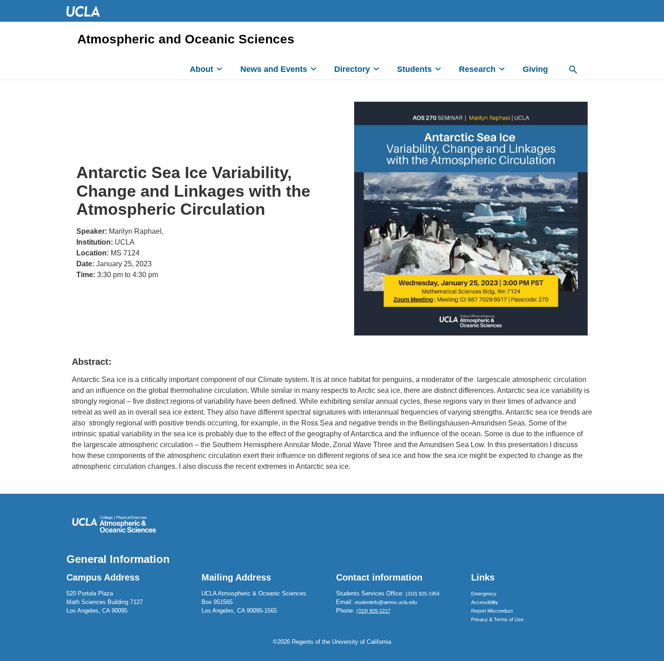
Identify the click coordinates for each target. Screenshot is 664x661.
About (201, 69)
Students (414, 69)
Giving (535, 69)
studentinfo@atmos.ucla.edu (386, 602)
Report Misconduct (492, 611)
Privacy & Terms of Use (497, 619)
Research (477, 69)
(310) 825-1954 (423, 593)
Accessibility (484, 602)
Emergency (483, 593)
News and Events (273, 69)
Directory (352, 69)
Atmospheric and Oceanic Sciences (186, 39)
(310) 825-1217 (373, 611)
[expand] (219, 69)
